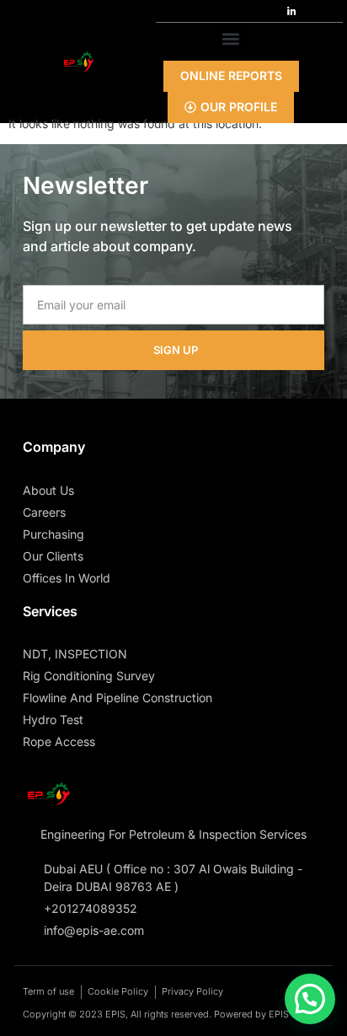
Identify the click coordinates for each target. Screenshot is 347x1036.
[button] (231, 38)
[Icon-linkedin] (291, 11)
